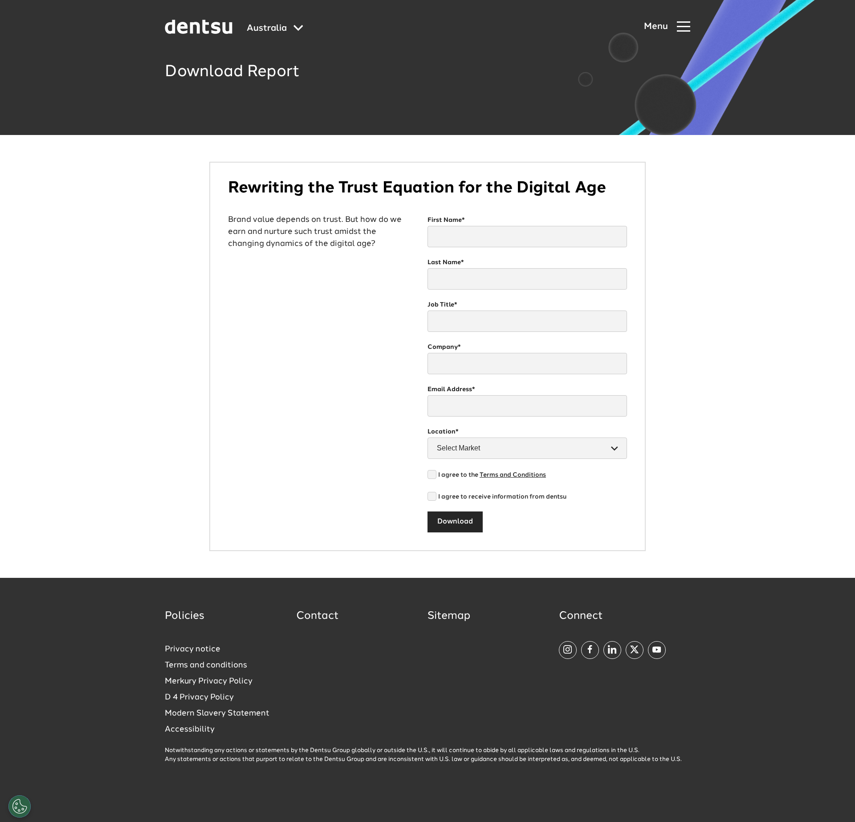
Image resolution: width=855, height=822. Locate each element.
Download (455, 521)
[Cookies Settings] (19, 806)
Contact (317, 616)
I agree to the (492, 475)
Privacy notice (192, 649)
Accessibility (190, 729)
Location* (443, 432)
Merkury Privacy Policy (208, 681)
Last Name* (446, 262)
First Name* (446, 220)
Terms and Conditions (513, 475)
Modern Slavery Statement (217, 713)
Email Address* (451, 389)
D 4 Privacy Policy (199, 697)
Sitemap (449, 616)
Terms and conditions (206, 665)
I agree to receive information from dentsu (502, 497)
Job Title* (442, 305)
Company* (444, 347)
